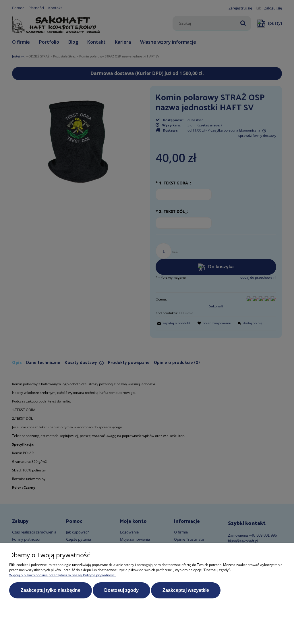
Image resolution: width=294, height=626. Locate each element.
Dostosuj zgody (121, 590)
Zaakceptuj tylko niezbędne (50, 590)
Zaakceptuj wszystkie (186, 590)
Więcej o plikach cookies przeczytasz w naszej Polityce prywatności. (62, 575)
